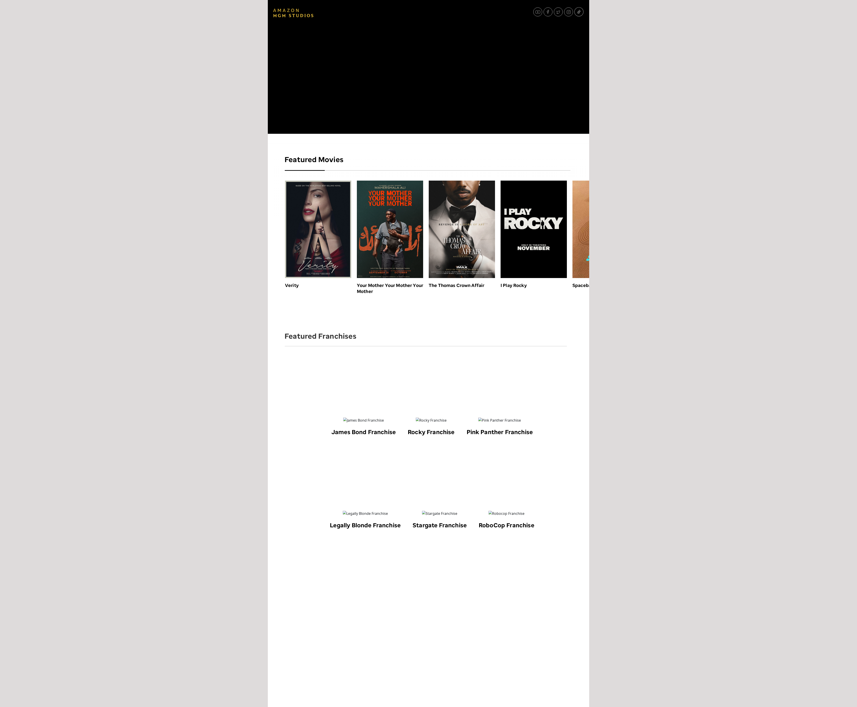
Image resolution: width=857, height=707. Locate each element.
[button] (565, 235)
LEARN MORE (317, 213)
